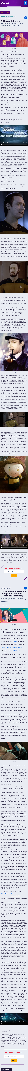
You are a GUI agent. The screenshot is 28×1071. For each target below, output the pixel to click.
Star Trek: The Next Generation (8, 16)
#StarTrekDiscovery (5, 647)
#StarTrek (15, 641)
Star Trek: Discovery (6, 587)
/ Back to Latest (5, 12)
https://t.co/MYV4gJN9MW (7, 893)
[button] (5, 3)
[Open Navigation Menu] (25, 3)
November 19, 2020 (15, 650)
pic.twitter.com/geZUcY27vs (16, 647)
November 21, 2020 (15, 896)
